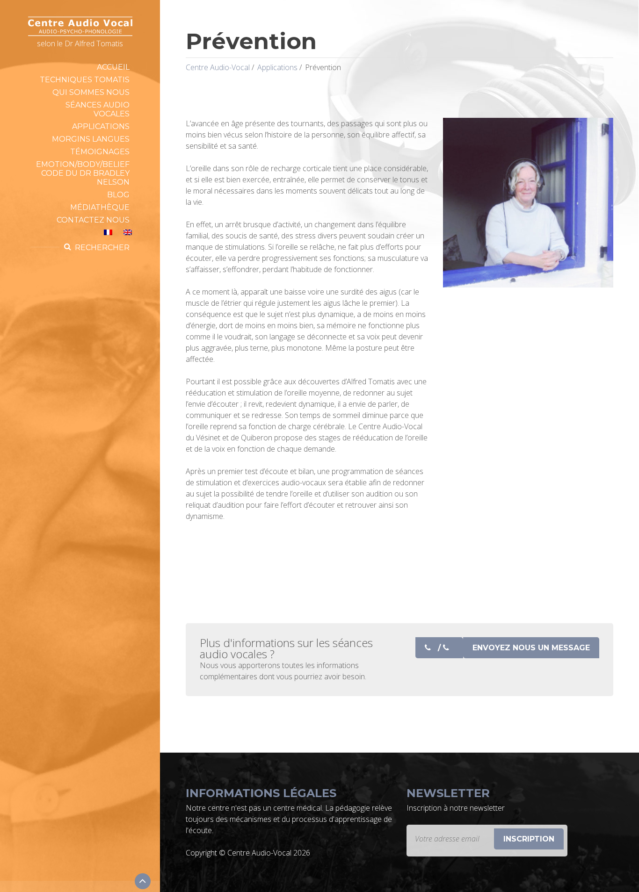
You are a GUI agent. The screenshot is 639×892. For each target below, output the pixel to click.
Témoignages (100, 151)
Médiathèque (100, 207)
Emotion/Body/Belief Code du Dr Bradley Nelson (83, 173)
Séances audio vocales (97, 109)
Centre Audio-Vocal (218, 67)
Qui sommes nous (91, 92)
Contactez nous (93, 220)
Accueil (113, 67)
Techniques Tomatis (85, 79)
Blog (118, 194)
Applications (101, 126)
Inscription (528, 838)
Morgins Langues (91, 139)
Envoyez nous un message (531, 647)
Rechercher (102, 247)
